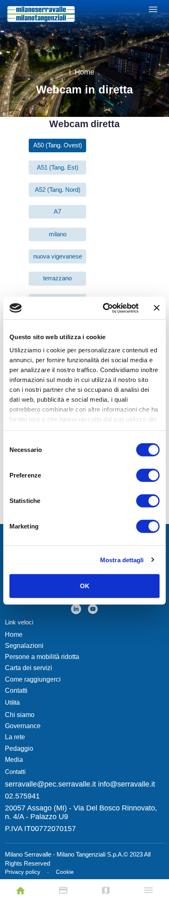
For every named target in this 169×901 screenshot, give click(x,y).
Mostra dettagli (122, 559)
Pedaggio (19, 748)
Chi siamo (19, 714)
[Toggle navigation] (153, 9)
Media (14, 759)
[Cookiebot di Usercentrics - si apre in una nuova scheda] (105, 308)
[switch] (148, 475)
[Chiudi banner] (157, 308)
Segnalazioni (24, 645)
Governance (23, 725)
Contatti (16, 690)
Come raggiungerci (33, 679)
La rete (15, 736)
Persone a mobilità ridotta (42, 656)
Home (84, 72)
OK (84, 585)
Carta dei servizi (28, 667)
